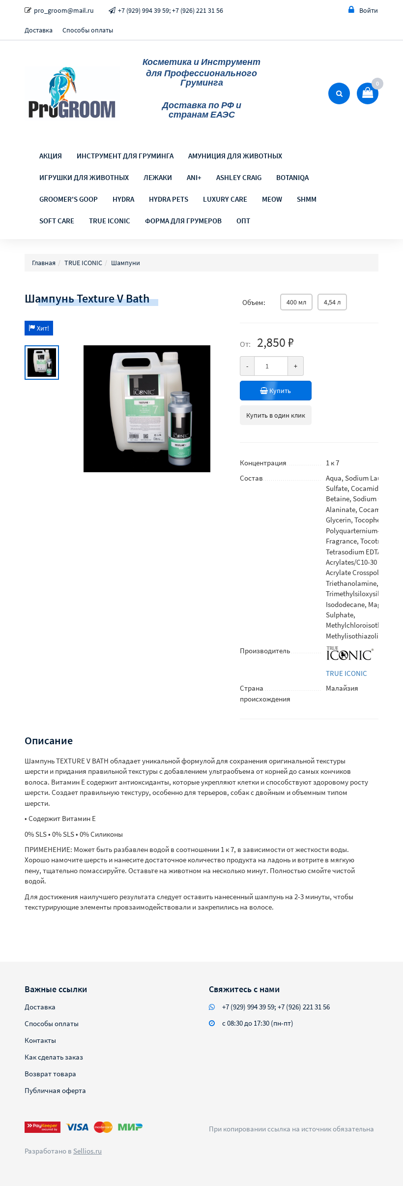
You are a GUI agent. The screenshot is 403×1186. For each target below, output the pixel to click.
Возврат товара (50, 1073)
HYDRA (123, 199)
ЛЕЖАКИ (158, 177)
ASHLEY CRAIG (238, 177)
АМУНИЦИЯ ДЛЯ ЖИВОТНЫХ (235, 155)
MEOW (272, 199)
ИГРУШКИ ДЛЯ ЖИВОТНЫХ (84, 177)
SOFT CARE (56, 220)
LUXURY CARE (225, 199)
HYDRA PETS (168, 199)
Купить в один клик (275, 415)
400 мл (296, 302)
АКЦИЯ (50, 155)
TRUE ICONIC (109, 220)
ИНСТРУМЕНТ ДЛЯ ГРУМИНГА (125, 155)
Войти (368, 10)
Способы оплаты (87, 30)
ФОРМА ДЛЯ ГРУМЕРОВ (183, 220)
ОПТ (243, 220)
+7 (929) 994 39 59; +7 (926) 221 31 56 (170, 10)
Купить (279, 390)
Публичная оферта (55, 1090)
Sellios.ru (87, 1151)
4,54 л (332, 302)
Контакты (40, 1040)
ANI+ (194, 177)
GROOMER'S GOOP (68, 199)
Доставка (39, 30)
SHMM (307, 199)
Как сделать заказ (54, 1057)
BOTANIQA (292, 177)
